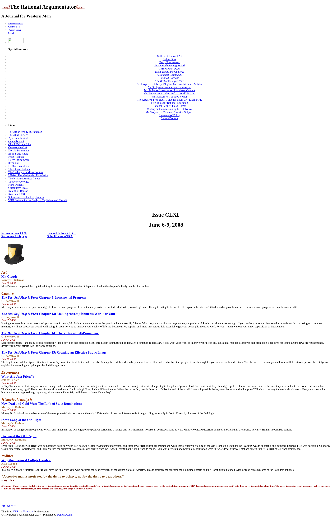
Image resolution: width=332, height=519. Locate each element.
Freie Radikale (16, 156)
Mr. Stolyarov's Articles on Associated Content (169, 90)
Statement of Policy (169, 115)
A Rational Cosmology (169, 74)
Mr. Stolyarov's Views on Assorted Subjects (169, 112)
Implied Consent (169, 77)
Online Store (169, 59)
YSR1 (16, 511)
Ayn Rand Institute (18, 138)
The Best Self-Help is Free (169, 81)
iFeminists (13, 162)
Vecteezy (28, 511)
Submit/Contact (169, 118)
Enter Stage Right (18, 153)
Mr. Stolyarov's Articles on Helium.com (169, 87)
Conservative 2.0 (17, 147)
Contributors (14, 26)
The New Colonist (18, 181)
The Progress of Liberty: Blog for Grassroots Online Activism (169, 84)
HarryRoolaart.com (18, 159)
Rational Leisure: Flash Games (169, 105)
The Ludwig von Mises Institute (25, 172)
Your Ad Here (8, 505)
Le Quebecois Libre (19, 166)
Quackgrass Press (17, 187)
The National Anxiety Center (24, 178)
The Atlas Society (18, 134)
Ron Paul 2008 (16, 194)
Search (11, 33)
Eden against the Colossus (169, 71)
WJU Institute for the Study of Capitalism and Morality (38, 200)
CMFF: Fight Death (169, 68)
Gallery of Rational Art (169, 56)
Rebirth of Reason (18, 190)
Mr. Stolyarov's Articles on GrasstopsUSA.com (169, 93)
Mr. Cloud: (9, 276)
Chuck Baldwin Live (19, 144)
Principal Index (15, 23)
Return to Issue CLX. (14, 233)
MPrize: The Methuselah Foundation (28, 175)
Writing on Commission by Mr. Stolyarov (169, 109)
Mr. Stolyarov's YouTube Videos (169, 96)
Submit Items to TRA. (60, 236)
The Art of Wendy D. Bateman (25, 131)
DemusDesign (64, 514)
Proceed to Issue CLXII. (62, 233)
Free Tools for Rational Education (169, 102)
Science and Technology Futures (26, 197)
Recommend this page (14, 236)
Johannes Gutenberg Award (169, 65)
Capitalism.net (16, 141)
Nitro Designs (16, 184)
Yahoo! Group (14, 30)
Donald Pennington (19, 150)
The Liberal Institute (19, 169)
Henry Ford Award (169, 62)
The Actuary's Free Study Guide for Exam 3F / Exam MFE (169, 99)
